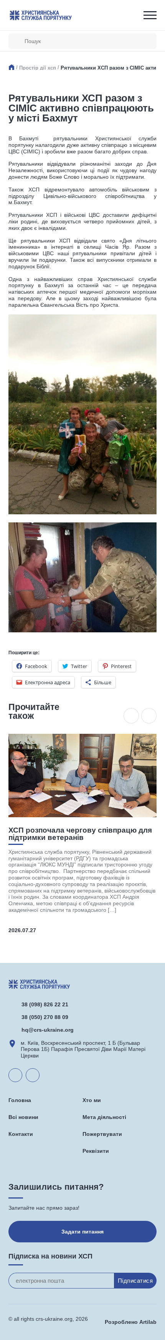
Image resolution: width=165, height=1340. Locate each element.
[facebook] (33, 1075)
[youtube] (15, 1075)
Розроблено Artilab (131, 1322)
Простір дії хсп (37, 67)
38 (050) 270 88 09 (44, 1017)
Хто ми (91, 1100)
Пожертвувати (102, 1134)
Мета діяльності (104, 1117)
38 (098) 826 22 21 (44, 1004)
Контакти (20, 1134)
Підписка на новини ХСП (50, 1256)
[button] (131, 715)
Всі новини (23, 1117)
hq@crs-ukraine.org (47, 1029)
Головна (19, 1100)
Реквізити (95, 1151)
